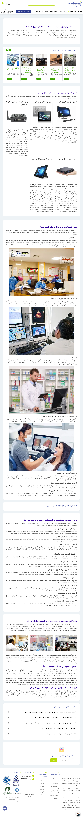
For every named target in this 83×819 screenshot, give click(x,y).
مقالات (46, 11)
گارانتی (55, 11)
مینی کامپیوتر (20, 32)
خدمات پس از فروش (55, 787)
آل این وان (42, 786)
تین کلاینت (41, 794)
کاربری (51, 11)
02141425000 (25, 776)
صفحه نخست (62, 11)
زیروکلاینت (61, 35)
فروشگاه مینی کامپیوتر (22, 691)
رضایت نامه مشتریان (55, 779)
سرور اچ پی (41, 789)
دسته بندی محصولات (74, 11)
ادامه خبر (67, 78)
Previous (7, 50)
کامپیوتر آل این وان (70, 101)
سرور (19, 134)
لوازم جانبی (41, 791)
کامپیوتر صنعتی (47, 101)
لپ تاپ (34, 184)
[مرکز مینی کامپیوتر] (68, 4)
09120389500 (24, 778)
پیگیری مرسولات (54, 795)
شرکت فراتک (6, 801)
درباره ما (41, 11)
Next (10, 50)
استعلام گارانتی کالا (55, 791)
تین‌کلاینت (54, 35)
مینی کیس (42, 780)
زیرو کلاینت (23, 101)
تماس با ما (55, 783)
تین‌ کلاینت (10, 101)
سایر (37, 11)
